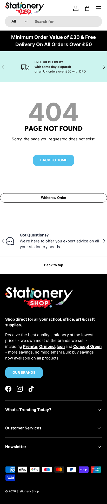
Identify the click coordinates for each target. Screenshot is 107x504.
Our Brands (24, 372)
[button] (87, 8)
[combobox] (53, 21)
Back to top (53, 265)
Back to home (53, 160)
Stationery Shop (28, 491)
